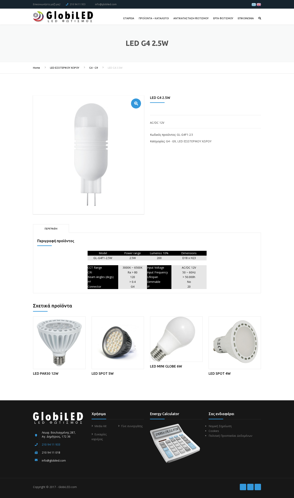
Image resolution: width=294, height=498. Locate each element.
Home (36, 67)
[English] (259, 4)
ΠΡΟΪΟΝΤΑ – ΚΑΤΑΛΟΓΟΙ (154, 18)
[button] (136, 103)
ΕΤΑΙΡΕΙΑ (128, 18)
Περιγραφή (51, 228)
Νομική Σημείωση (220, 426)
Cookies (214, 431)
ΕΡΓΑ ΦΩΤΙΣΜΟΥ (223, 18)
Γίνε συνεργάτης (132, 426)
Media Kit (100, 426)
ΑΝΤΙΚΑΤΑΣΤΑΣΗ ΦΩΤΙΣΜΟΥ (191, 18)
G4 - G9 (93, 67)
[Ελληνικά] (254, 4)
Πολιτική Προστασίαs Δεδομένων (230, 436)
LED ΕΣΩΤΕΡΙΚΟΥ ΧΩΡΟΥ (64, 67)
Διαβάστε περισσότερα (59, 342)
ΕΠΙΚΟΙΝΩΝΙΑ (246, 18)
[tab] (51, 228)
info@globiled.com (106, 4)
